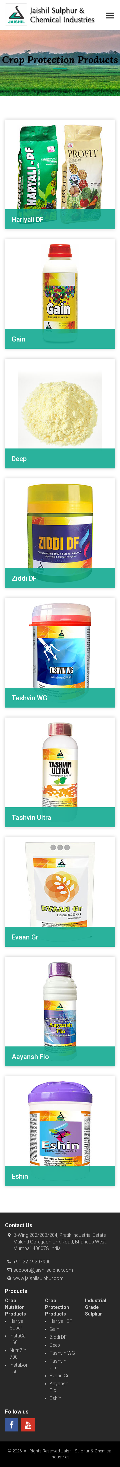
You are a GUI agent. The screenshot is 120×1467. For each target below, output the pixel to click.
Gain (54, 1329)
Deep (55, 1345)
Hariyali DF (61, 1321)
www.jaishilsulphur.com (38, 1278)
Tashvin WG (62, 1353)
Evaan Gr (59, 1375)
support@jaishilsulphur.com (43, 1270)
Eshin (55, 1398)
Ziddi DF (58, 1337)
